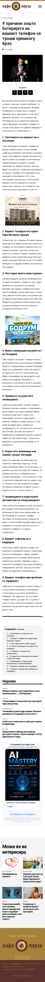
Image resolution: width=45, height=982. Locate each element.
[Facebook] (14, 92)
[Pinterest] (25, 92)
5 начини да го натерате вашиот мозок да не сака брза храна (30, 908)
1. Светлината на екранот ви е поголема (20, 634)
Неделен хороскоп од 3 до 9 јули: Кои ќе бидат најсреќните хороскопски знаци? (33, 878)
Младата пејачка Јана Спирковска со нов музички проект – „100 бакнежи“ (20, 692)
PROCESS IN (16, 964)
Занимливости (7, 709)
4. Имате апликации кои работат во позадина (22, 647)
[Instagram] (23, 957)
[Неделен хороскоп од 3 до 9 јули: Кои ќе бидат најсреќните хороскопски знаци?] (33, 863)
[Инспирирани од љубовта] (12, 863)
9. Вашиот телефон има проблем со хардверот (22, 670)
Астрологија (27, 871)
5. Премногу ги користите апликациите (18, 652)
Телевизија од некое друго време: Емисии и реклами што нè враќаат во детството (21, 712)
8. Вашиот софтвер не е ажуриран (23, 666)
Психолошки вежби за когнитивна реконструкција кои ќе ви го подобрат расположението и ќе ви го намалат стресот (12, 911)
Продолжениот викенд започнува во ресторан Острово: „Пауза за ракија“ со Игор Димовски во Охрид (22, 734)
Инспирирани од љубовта (9, 875)
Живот (4, 901)
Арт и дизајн (6, 871)
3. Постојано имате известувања (22, 643)
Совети (5, 698)
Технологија (7, 18)
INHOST (32, 969)
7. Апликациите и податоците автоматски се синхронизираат (19, 662)
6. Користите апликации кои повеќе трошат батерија (22, 657)
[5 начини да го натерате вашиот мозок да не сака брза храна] (33, 893)
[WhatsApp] (30, 92)
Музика (5, 688)
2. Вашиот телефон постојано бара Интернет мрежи (22, 639)
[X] (20, 92)
